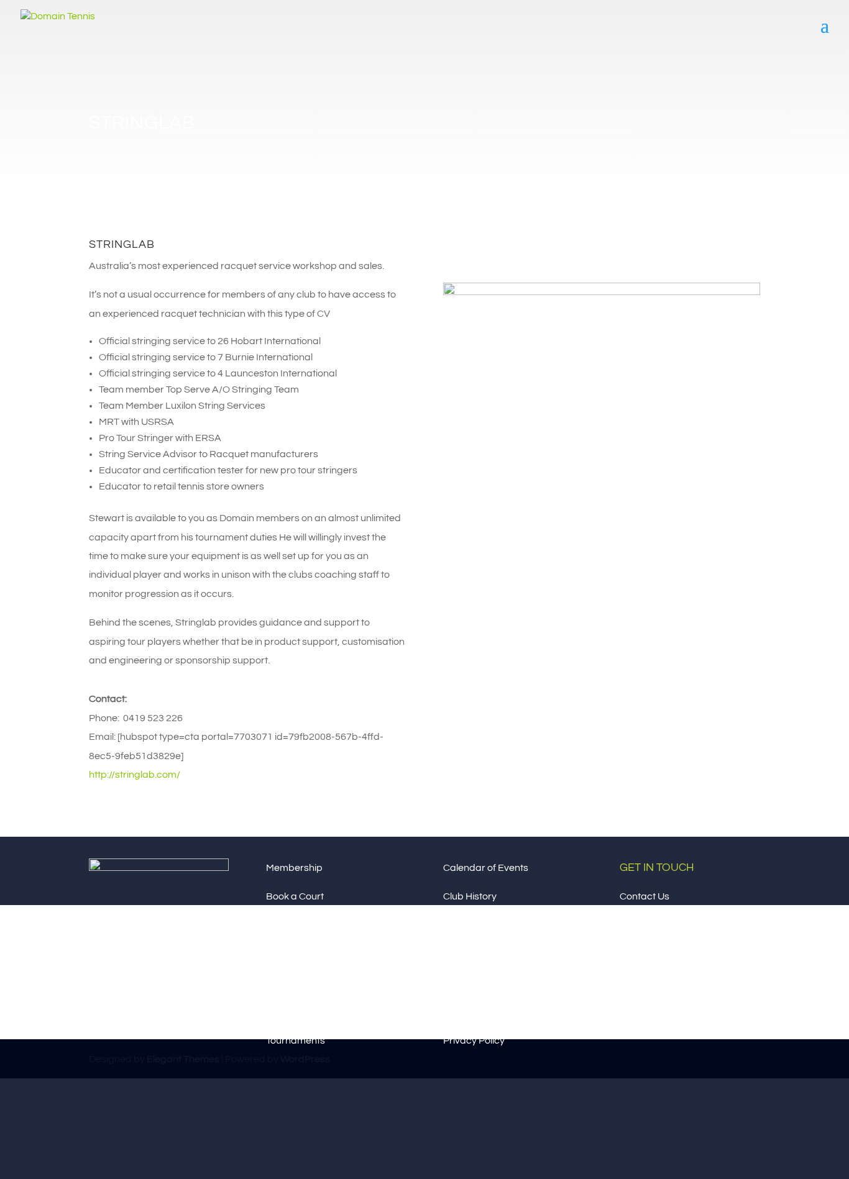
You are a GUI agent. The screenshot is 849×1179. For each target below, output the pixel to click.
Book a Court (295, 896)
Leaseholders (474, 925)
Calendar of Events (485, 868)
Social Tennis (294, 1012)
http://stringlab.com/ (135, 775)
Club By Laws (473, 1012)
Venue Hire (290, 925)
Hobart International (488, 954)
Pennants (287, 983)
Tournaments (295, 1040)
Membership (294, 868)
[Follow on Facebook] (453, 249)
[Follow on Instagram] (478, 249)
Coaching (288, 954)
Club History (470, 896)
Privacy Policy (474, 1040)
